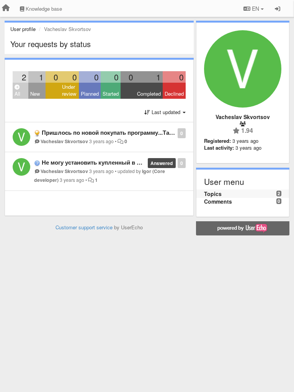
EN (255, 8)
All (17, 93)
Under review (69, 90)
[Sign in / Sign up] (277, 8)
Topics (213, 194)
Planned (90, 93)
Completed (149, 93)
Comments (218, 201)
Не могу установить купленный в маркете (100, 162)
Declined (174, 93)
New (35, 93)
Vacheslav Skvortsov (64, 141)
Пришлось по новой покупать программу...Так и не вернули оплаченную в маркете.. (160, 132)
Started (111, 93)
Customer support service (84, 227)
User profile (23, 29)
